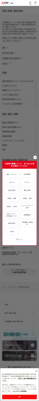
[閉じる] (36, 371)
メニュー (35, 4)
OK (19, 397)
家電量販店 (27, 215)
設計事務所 (27, 174)
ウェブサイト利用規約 (20, 391)
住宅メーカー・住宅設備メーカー (11, 215)
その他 (12, 231)
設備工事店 (11, 190)
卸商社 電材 (12, 198)
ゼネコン (12, 182)
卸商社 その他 (12, 206)
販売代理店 (11, 223)
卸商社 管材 (27, 198)
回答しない (19, 239)
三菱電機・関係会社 (27, 223)
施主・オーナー (12, 174)
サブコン (27, 182)
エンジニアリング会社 (27, 207)
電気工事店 (27, 190)
